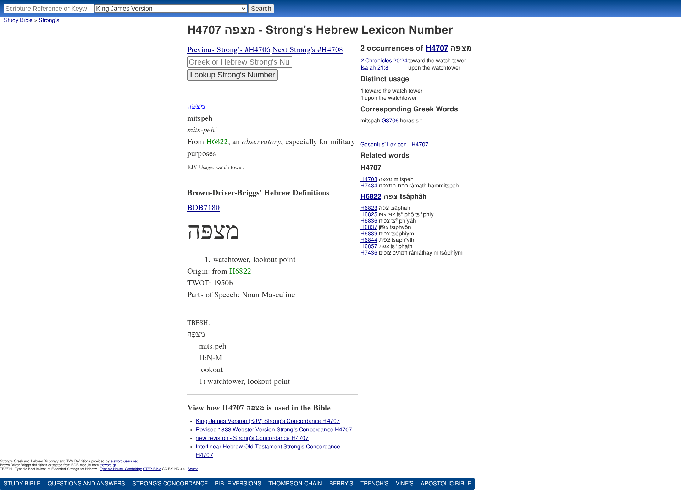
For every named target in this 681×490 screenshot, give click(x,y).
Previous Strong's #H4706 (228, 49)
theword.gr (108, 465)
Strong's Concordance (170, 483)
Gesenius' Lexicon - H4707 (394, 144)
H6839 (368, 233)
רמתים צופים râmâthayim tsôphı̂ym (411, 253)
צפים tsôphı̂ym (387, 233)
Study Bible (18, 20)
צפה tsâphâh (385, 208)
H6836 (368, 221)
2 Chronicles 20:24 (384, 61)
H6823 (368, 208)
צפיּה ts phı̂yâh (388, 221)
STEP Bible (152, 469)
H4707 (437, 48)
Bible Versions (238, 483)
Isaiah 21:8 (374, 68)
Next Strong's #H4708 (307, 49)
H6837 (368, 227)
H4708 (368, 179)
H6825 (368, 214)
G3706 (390, 121)
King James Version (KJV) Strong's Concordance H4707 (268, 421)
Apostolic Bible (446, 483)
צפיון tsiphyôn (385, 227)
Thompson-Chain (295, 483)
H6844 (368, 240)
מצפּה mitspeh (387, 179)
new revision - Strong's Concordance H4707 (252, 438)
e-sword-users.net (124, 461)
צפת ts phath (386, 246)
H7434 (368, 186)
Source (193, 469)
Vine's (405, 483)
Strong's (49, 20)
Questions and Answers (86, 483)
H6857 (368, 246)
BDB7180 (203, 207)
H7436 (368, 253)
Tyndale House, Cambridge (121, 469)
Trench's (374, 483)
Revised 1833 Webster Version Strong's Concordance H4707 (274, 429)
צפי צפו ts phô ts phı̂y (397, 214)
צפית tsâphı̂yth (387, 240)
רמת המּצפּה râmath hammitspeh (409, 186)
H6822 (217, 141)
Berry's (341, 483)
